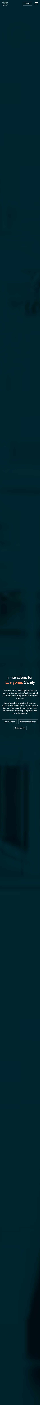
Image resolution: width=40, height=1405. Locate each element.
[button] (36, 3)
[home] (5, 3)
